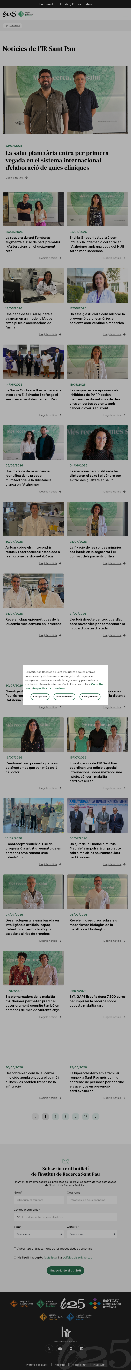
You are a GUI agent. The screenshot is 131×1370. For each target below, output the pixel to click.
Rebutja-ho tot (90, 696)
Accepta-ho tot (64, 696)
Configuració (40, 696)
